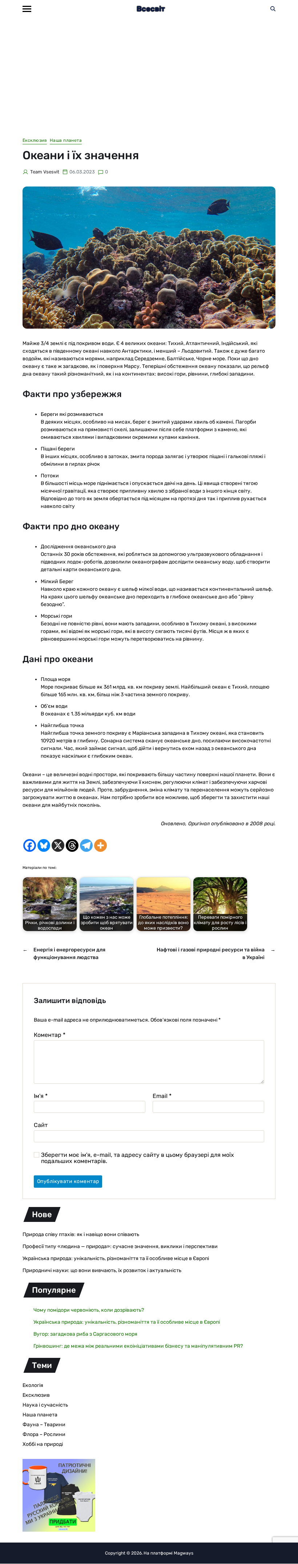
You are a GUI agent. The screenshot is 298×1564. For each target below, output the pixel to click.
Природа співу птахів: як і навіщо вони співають (81, 1234)
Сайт (41, 1125)
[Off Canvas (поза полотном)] (27, 9)
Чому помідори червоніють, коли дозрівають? (88, 1310)
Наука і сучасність (45, 1405)
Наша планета (66, 140)
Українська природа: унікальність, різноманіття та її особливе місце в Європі (116, 1258)
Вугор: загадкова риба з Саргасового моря (85, 1334)
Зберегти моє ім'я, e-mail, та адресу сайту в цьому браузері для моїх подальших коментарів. (137, 1158)
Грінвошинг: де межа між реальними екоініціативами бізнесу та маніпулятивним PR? (138, 1346)
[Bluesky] (43, 845)
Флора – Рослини (44, 1434)
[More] (100, 845)
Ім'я (41, 1096)
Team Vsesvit (44, 172)
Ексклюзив (35, 140)
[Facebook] (29, 845)
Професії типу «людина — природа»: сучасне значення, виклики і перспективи (120, 1246)
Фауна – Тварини (44, 1424)
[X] (58, 845)
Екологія (33, 1385)
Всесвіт (151, 8)
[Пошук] (272, 8)
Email (162, 1096)
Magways (183, 1553)
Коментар (49, 1035)
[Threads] (72, 845)
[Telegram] (86, 845)
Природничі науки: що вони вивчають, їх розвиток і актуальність (102, 1270)
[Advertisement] (149, 72)
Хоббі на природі (43, 1444)
